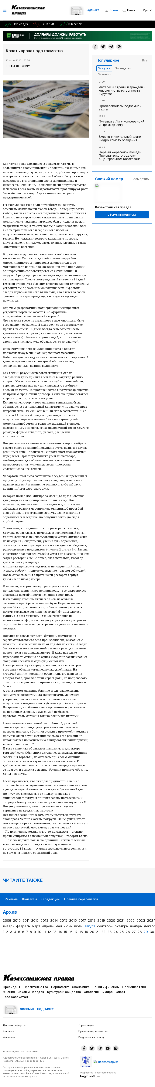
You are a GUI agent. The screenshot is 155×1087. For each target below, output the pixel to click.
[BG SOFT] (98, 1074)
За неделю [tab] (122, 68)
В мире (107, 992)
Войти (114, 10)
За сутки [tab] (104, 68)
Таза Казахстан (15, 997)
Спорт (121, 992)
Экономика (81, 987)
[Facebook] (95, 47)
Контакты (29, 899)
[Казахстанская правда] (28, 10)
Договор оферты (14, 1025)
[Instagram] (116, 1048)
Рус (145, 10)
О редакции (50, 899)
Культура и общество (64, 992)
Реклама (11, 899)
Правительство (35, 987)
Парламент (60, 987)
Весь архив (140, 179)
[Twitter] (103, 47)
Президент (11, 987)
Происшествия (134, 987)
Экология (91, 992)
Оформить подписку (122, 214)
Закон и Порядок (31, 992)
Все (144, 60)
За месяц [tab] (104, 74)
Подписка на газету (91, 1037)
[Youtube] (108, 1048)
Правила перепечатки (81, 899)
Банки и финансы (106, 987)
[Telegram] (111, 47)
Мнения (9, 992)
